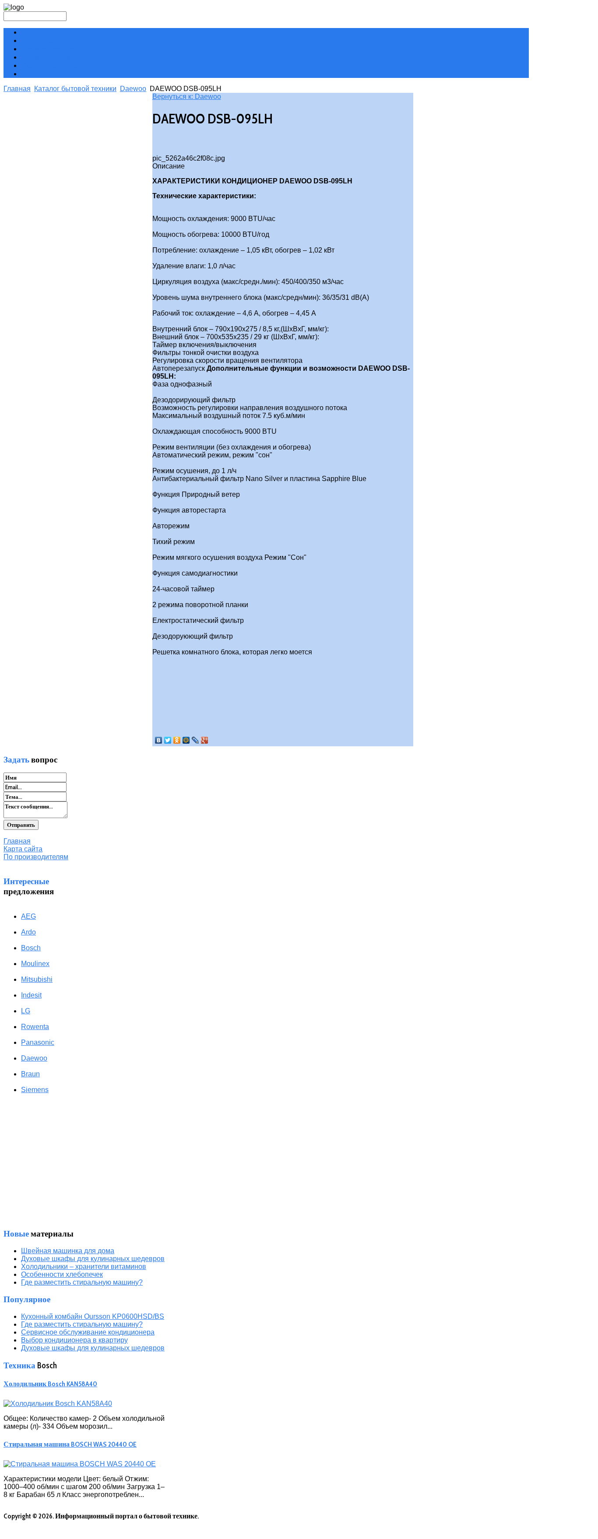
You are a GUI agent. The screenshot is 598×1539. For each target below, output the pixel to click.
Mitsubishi (37, 979)
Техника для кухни (50, 40)
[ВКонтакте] (158, 740)
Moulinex (35, 963)
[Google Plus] (204, 740)
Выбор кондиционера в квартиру (74, 1340)
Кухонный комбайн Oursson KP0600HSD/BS (92, 1316)
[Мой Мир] (186, 740)
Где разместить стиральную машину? (82, 1282)
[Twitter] (167, 740)
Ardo (28, 932)
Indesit (31, 995)
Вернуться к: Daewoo (186, 96)
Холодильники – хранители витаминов (83, 1266)
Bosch (31, 948)
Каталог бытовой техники (75, 88)
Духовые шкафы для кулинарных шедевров (93, 1258)
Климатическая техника (59, 32)
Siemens (35, 1089)
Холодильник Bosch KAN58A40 (50, 1384)
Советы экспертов (50, 65)
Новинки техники (49, 49)
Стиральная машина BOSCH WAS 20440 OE (70, 1444)
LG (25, 1011)
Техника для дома (49, 57)
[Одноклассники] (177, 740)
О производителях (49, 74)
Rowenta (35, 1026)
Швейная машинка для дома (67, 1250)
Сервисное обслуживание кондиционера (88, 1332)
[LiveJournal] (195, 740)
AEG (28, 916)
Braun (30, 1074)
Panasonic (37, 1042)
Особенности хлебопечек (62, 1274)
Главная (17, 88)
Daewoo (133, 88)
